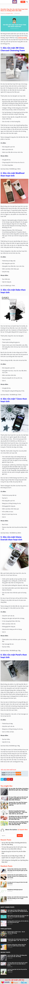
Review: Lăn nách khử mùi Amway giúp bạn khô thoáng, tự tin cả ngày (17, 897)
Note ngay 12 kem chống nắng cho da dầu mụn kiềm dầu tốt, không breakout (17, 910)
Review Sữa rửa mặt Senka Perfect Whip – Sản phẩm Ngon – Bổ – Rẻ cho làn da (17, 939)
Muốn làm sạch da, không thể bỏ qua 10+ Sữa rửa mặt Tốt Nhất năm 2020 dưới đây (18, 823)
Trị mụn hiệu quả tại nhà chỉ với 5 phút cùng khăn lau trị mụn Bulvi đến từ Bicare (18, 798)
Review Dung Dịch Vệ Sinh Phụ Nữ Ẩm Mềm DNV (17, 970)
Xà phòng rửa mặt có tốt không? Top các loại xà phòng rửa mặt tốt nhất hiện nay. (18, 818)
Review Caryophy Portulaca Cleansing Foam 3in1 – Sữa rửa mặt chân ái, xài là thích (18, 812)
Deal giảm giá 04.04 (11, 772)
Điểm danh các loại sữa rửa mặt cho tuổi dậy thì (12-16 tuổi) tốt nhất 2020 (17, 916)
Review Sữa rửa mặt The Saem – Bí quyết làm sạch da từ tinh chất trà (18, 804)
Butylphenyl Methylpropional (14, 889)
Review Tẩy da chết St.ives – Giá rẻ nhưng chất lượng (16, 932)
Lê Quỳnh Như (9, 13)
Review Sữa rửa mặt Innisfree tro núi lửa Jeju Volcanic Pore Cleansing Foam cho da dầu (17, 876)
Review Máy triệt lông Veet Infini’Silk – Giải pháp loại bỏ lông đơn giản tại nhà (17, 869)
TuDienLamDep (22, 37)
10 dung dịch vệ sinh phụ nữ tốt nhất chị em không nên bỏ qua (17, 921)
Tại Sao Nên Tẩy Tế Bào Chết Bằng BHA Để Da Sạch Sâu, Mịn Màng (18, 789)
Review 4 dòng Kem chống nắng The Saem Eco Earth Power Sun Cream (16, 945)
